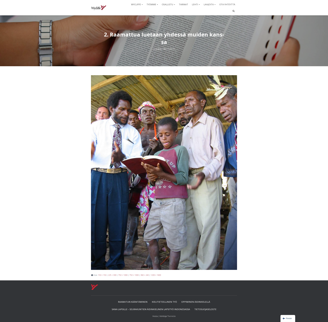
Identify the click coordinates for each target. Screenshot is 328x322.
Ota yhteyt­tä (227, 4)
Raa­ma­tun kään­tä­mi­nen (132, 301)
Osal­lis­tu (168, 4)
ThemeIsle (171, 316)
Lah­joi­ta (209, 4)
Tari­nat (183, 4)
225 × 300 (112, 275)
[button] (142, 4)
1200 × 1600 (156, 275)
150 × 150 (102, 275)
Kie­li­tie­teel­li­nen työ (164, 301)
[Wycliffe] (99, 7)
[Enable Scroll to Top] (323, 317)
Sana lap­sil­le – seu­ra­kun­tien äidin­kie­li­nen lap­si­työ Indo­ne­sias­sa (151, 309)
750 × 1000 (122, 275)
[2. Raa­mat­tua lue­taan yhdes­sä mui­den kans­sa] (164, 172)
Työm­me (152, 4)
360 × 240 (145, 275)
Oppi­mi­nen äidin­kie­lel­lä (195, 301)
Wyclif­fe (136, 4)
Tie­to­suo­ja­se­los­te (205, 309)
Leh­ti (195, 4)
